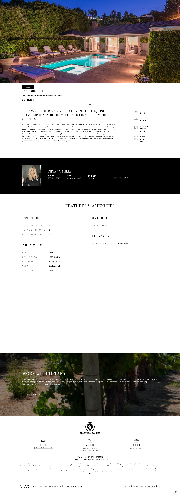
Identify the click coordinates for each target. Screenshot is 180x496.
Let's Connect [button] (34, 395)
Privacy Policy (152, 486)
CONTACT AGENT (121, 178)
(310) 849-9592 (54, 178)
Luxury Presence (74, 486)
